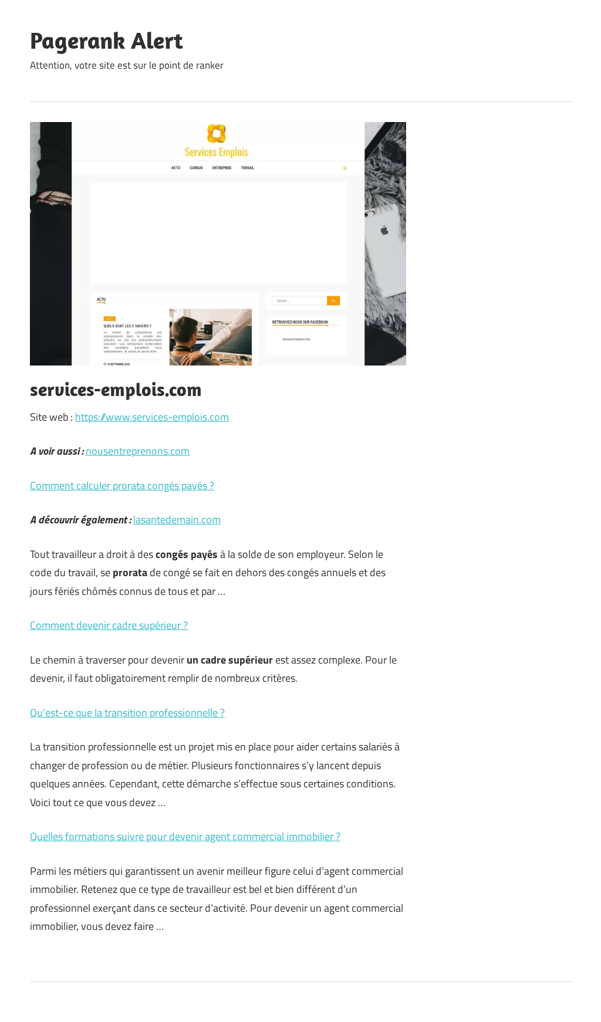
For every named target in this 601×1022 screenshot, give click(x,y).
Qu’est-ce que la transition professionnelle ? (127, 712)
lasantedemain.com (177, 519)
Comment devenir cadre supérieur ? (109, 625)
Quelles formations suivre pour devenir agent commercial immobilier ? (185, 836)
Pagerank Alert (106, 40)
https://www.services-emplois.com (152, 417)
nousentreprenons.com (138, 451)
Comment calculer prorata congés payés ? (122, 485)
